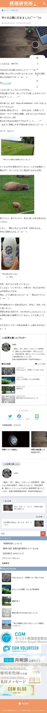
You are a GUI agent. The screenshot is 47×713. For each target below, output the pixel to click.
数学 (13, 374)
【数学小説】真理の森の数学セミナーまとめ (20, 548)
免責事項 (5, 563)
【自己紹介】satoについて (13, 553)
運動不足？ (19, 388)
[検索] (43, 533)
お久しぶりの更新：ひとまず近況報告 (28, 379)
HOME (25, 703)
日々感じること (10, 393)
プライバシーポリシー (11, 558)
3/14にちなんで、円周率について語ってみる (30, 370)
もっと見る (41, 364)
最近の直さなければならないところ (27, 398)
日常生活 (12, 383)
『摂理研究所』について (12, 544)
